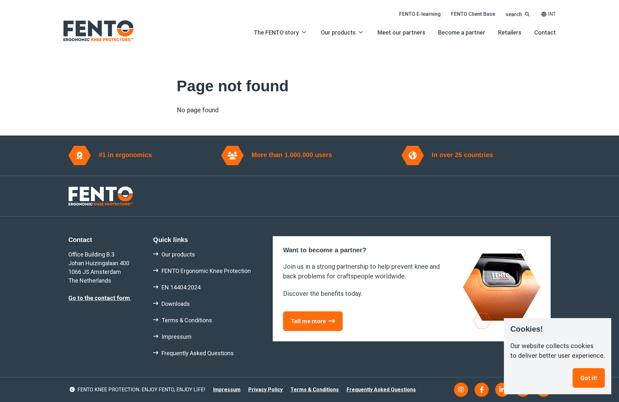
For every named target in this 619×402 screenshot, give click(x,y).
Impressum (227, 390)
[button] (518, 14)
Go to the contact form (99, 298)
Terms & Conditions (314, 390)
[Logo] (98, 30)
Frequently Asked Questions (381, 390)
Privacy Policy (265, 390)
